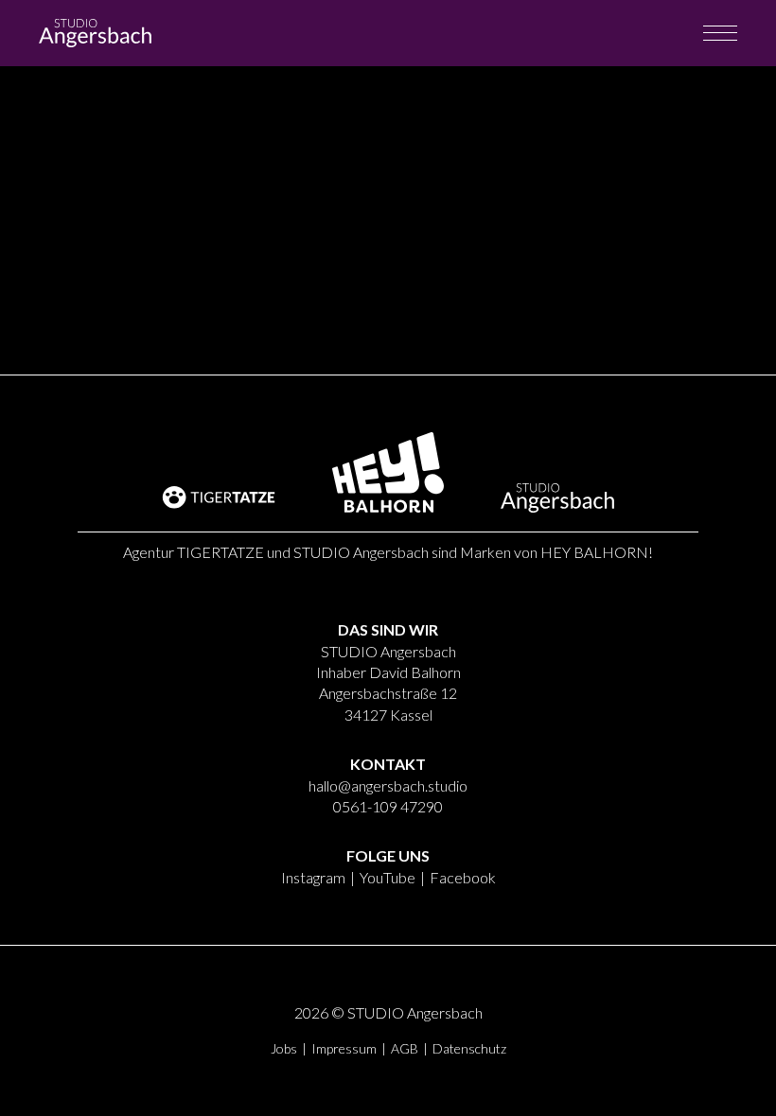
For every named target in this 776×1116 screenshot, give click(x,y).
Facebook (463, 877)
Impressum (344, 1048)
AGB (404, 1048)
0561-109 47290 (388, 806)
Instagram (313, 877)
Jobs (284, 1048)
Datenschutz (469, 1048)
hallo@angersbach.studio (388, 785)
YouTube (387, 877)
